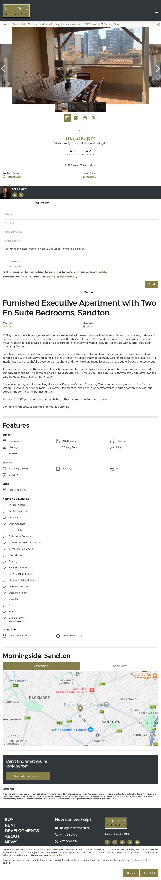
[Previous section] (4, 292)
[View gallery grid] (76, 118)
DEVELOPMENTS (22, 830)
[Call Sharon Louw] (14, 194)
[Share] (158, 24)
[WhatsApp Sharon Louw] (21, 194)
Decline (131, 873)
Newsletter (14, 261)
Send (152, 284)
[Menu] (155, 10)
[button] (3, 68)
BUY (9, 819)
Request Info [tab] (41, 203)
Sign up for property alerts (28, 776)
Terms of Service (65, 277)
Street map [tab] (41, 666)
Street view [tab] (120, 666)
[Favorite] (152, 24)
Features (89, 292)
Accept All (149, 873)
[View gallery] (67, 118)
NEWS (11, 841)
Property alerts (16, 266)
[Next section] (12, 292)
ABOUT (12, 836)
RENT (10, 825)
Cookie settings (110, 873)
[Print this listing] (85, 118)
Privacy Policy (101, 272)
